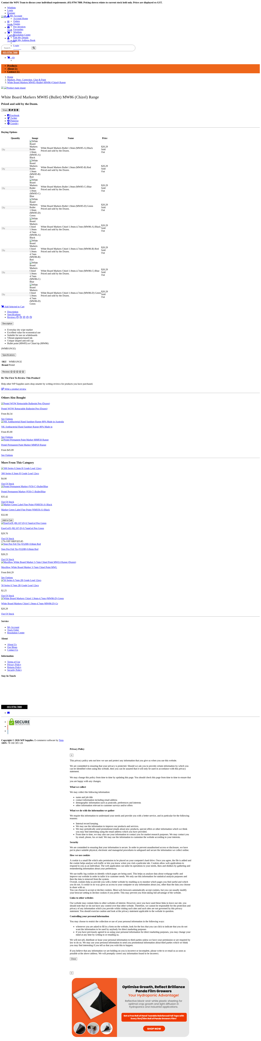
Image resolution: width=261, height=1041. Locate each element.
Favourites (18, 29)
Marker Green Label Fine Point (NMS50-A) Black (25, 509)
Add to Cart (7, 520)
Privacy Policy (14, 664)
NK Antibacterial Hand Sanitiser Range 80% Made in (26, 426)
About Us (12, 68)
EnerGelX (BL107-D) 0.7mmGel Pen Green (22, 528)
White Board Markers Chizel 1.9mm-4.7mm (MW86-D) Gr (29, 603)
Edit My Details (20, 37)
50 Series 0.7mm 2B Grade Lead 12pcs (20, 585)
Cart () (11, 35)
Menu (10, 24)
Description (12, 311)
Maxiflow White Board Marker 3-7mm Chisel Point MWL (29, 567)
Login (10, 10)
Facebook (14, 115)
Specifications (14, 314)
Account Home (20, 18)
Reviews (11, 317)
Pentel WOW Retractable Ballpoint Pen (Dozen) (24, 408)
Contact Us (13, 71)
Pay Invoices (19, 26)
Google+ (14, 123)
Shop (9, 30)
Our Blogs (12, 647)
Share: (5, 110)
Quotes (16, 24)
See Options (7, 419)
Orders (16, 21)
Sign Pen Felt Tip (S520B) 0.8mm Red (19, 549)
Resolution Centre (22, 35)
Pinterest (14, 121)
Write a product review (15, 389)
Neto (61, 740)
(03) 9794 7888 (10, 52)
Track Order (13, 630)
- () (12, 57)
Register (11, 13)
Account (11, 41)
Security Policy (14, 670)
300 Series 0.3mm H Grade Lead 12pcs (20, 473)
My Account (13, 627)
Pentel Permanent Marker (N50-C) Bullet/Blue (23, 491)
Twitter (13, 118)
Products (12, 65)
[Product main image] (130, 87)
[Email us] (8, 712)
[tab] (133, 311)
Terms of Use (13, 662)
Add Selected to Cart (14, 306)
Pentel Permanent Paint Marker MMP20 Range (23, 445)
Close (73, 959)
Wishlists (11, 7)
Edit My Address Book (24, 40)
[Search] (34, 48)
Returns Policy (14, 667)
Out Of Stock (7, 483)
